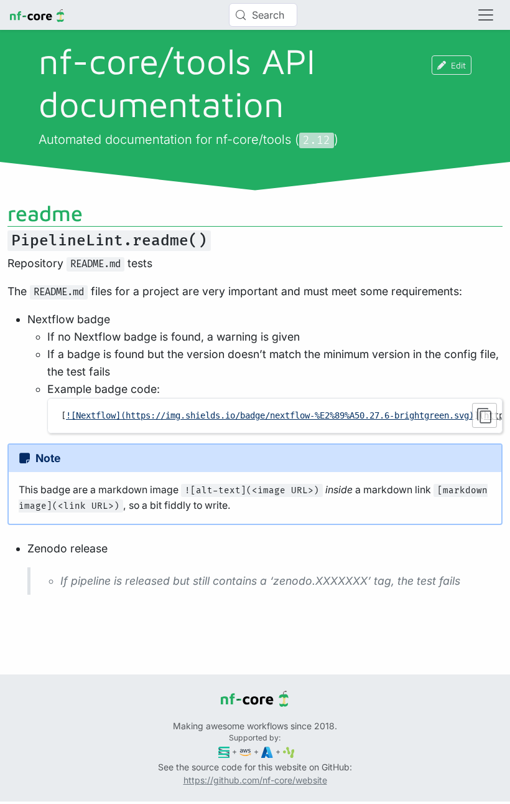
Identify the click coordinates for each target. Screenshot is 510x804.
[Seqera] (224, 751)
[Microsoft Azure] (267, 751)
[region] (275, 415)
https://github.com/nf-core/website (255, 780)
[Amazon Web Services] (245, 751)
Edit (458, 65)
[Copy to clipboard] (484, 415)
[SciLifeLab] (289, 751)
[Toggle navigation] (486, 15)
